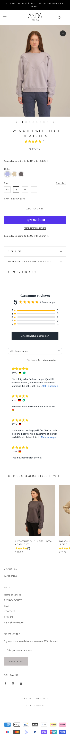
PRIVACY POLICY (13, 600)
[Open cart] (65, 17)
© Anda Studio (35, 705)
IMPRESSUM (10, 576)
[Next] (53, 122)
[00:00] (35, 71)
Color (7, 169)
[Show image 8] (47, 122)
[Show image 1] (22, 122)
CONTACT (9, 611)
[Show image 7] (44, 122)
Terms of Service (12, 594)
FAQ (6, 606)
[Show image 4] (33, 122)
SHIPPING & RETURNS (22, 271)
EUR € (25, 698)
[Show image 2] (26, 122)
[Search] (59, 17)
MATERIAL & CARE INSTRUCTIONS (29, 261)
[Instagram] (13, 683)
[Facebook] (5, 683)
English (40, 698)
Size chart (61, 183)
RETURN (8, 617)
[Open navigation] (4, 17)
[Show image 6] (40, 122)
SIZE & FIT (15, 251)
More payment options (35, 227)
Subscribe (16, 661)
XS (7, 189)
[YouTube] (21, 683)
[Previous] (16, 122)
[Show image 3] (29, 122)
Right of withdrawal (13, 622)
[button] (7, 174)
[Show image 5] (37, 122)
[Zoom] (63, 33)
